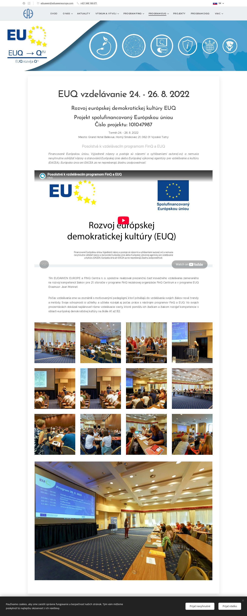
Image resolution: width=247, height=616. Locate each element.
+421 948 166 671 (88, 3)
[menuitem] (55, 13)
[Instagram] (29, 3)
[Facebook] (24, 3)
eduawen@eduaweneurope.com (57, 3)
